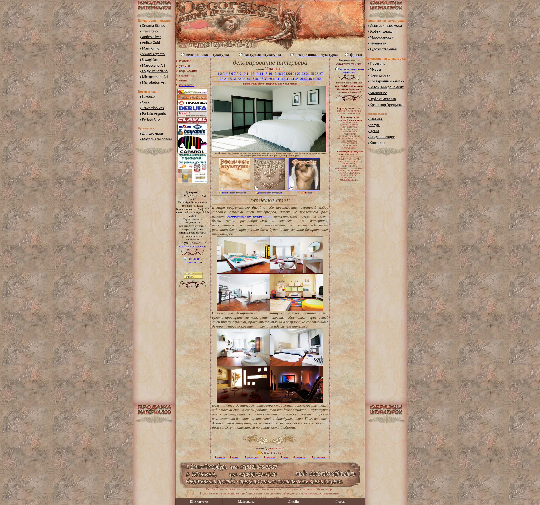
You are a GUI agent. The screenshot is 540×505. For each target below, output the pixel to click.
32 (239, 79)
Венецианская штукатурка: (385, 21)
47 (305, 79)
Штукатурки (199, 501)
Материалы (246, 501)
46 (301, 79)
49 (314, 79)
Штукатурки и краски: (154, 21)
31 (234, 79)
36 (257, 79)
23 (303, 73)
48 (310, 79)
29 (226, 79)
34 (248, 79)
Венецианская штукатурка (234, 193)
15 (265, 73)
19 (283, 73)
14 (261, 73)
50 (319, 79)
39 (270, 79)
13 (257, 73)
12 (252, 73)
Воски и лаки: (148, 92)
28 (221, 79)
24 (307, 73)
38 (265, 79)
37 (261, 79)
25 (312, 73)
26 (316, 73)
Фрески (341, 501)
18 (279, 73)
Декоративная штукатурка (270, 193)
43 (288, 79)
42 (283, 79)
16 (270, 73)
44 (292, 79)
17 (274, 73)
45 (296, 79)
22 (299, 73)
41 (279, 79)
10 (244, 73)
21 (294, 73)
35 (252, 79)
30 (230, 79)
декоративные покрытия (248, 216)
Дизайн (293, 501)
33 (243, 79)
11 (248, 73)
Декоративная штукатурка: (386, 58)
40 (274, 79)
